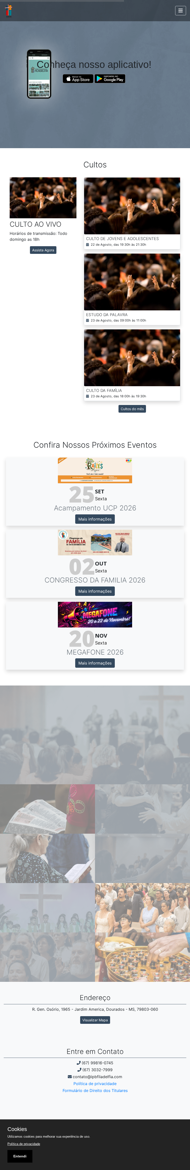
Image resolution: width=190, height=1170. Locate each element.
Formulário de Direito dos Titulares (95, 1090)
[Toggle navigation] (180, 10)
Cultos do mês (132, 409)
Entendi (19, 1156)
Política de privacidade (95, 1083)
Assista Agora (43, 250)
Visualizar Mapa (95, 1020)
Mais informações (95, 519)
